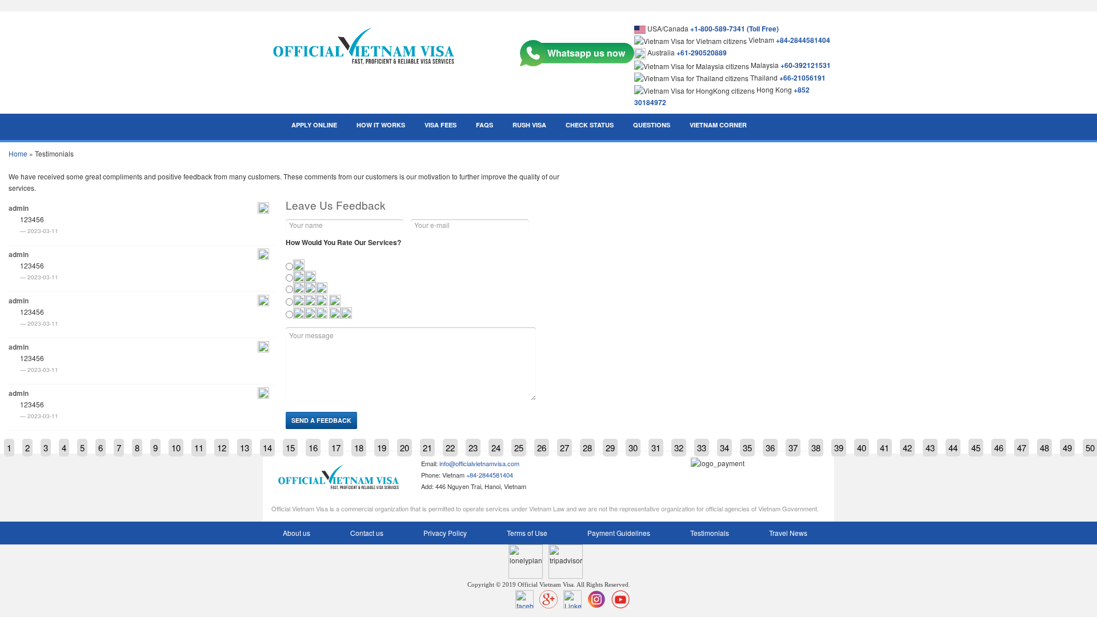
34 (724, 448)
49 (1067, 448)
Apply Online (314, 125)
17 (336, 448)
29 (610, 448)
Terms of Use (527, 533)
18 (358, 448)
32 (678, 448)
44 (953, 448)
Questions (651, 125)
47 (1021, 448)
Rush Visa (529, 125)
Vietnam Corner (718, 125)
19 (381, 448)
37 (793, 448)
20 (404, 448)
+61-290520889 (701, 52)
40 (861, 448)
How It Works (381, 125)
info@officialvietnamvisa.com (479, 463)
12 (221, 448)
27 (564, 448)
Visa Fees (441, 125)
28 (587, 448)
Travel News (788, 533)
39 (838, 448)
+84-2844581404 (803, 40)
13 (244, 448)
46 (998, 448)
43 (930, 448)
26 (541, 448)
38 (815, 448)
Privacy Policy (445, 533)
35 (747, 448)
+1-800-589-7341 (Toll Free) (734, 28)
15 (290, 448)
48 (1044, 448)
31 (655, 448)
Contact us (366, 533)
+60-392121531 (805, 65)
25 (518, 448)
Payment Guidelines (618, 533)
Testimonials (709, 533)
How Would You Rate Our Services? (343, 242)
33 (701, 448)
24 (496, 448)
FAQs (484, 125)
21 (427, 448)
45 (975, 448)
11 (198, 448)
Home (18, 153)
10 (176, 448)
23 (473, 448)
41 (884, 448)
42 (907, 448)
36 (770, 448)
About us (296, 533)
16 (313, 448)
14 (267, 448)
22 (450, 448)
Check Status (590, 125)
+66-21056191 (802, 78)
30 (633, 448)
